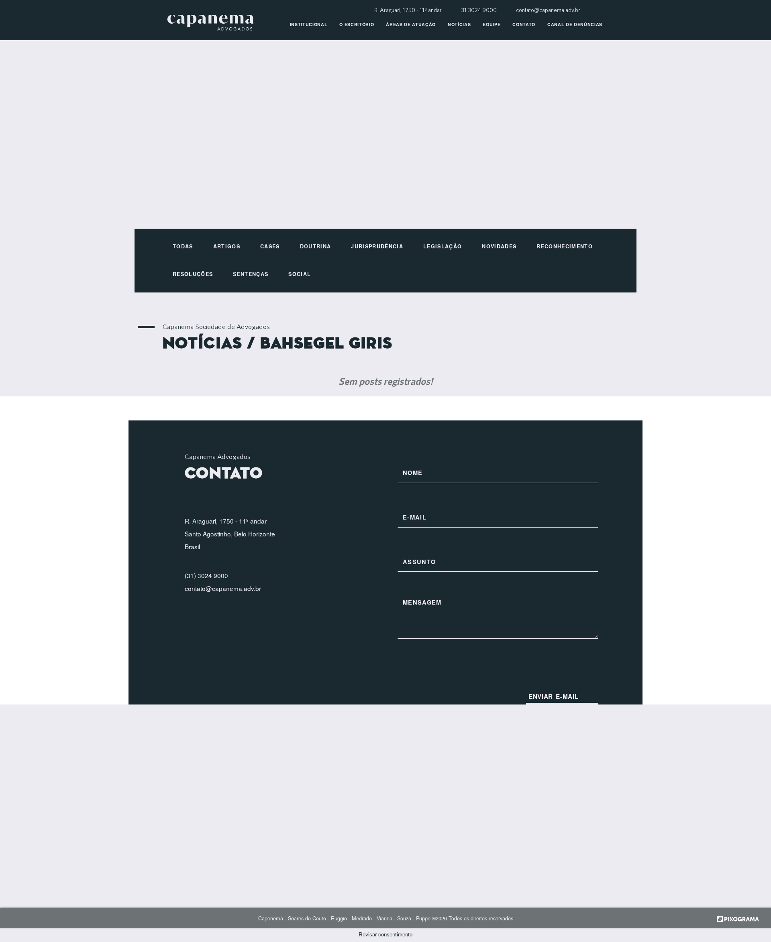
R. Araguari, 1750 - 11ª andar (408, 9)
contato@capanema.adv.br (548, 9)
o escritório (356, 24)
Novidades (499, 246)
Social (299, 274)
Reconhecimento (564, 246)
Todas (183, 246)
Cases (270, 246)
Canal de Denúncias (574, 24)
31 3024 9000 (479, 9)
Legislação (442, 246)
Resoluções (193, 274)
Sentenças (250, 274)
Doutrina (315, 246)
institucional (309, 24)
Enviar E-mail (553, 696)
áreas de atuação (411, 24)
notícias (459, 24)
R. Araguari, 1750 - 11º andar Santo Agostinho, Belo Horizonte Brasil (230, 533)
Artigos (226, 246)
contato (523, 24)
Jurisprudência (377, 246)
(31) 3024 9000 (206, 575)
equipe (491, 24)
